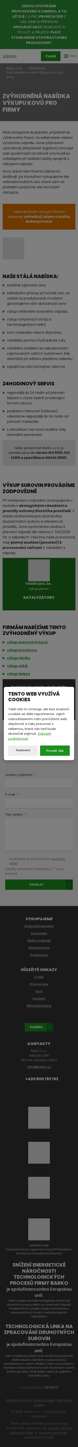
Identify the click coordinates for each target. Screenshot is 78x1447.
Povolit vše (55, 750)
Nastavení (23, 750)
